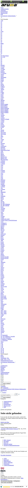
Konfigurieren (16, 481)
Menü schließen (6, 383)
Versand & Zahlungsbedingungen (11, 445)
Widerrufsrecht (7, 461)
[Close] (1, 484)
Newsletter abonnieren (6, 455)
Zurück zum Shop (5, 422)
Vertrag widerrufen (8, 462)
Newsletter (6, 441)
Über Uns (6, 442)
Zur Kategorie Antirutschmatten (8, 15)
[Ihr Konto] (2, 380)
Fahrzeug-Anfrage (8, 444)
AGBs (5, 458)
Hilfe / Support (7, 440)
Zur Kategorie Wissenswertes (8, 362)
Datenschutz (6, 464)
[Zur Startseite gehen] (10, 6)
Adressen (16, 389)
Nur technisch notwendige (6, 481)
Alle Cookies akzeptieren (6, 482)
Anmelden (3, 386)
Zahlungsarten (22, 389)
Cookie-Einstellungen (9, 465)
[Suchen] (2, 378)
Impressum (6, 459)
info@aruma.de (14, 428)
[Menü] (2, 375)
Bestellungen (4, 390)
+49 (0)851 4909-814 (6, 428)
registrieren (5, 387)
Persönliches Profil (9, 389)
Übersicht (3, 389)
